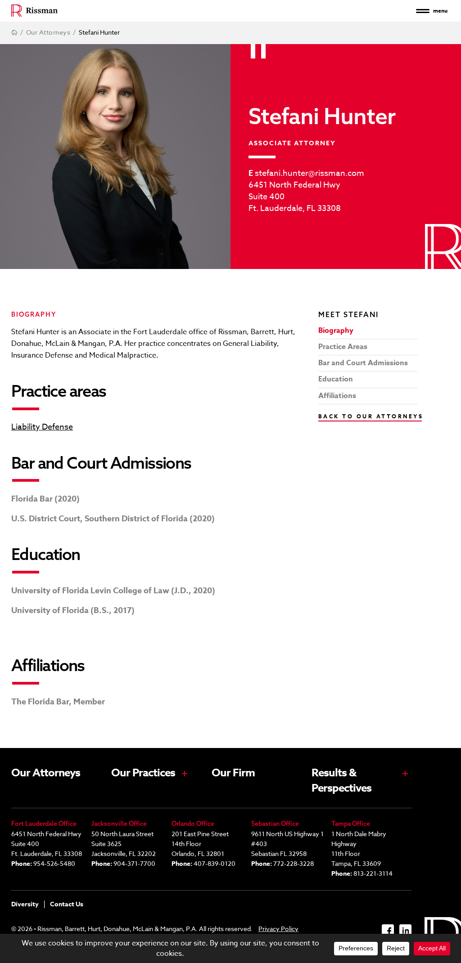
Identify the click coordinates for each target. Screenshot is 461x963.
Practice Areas (342, 346)
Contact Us (66, 904)
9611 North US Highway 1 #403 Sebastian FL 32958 (287, 843)
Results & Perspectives (341, 781)
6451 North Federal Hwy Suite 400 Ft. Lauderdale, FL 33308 (295, 197)
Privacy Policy (278, 928)
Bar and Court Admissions (363, 363)
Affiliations (337, 395)
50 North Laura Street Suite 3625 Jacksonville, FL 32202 (123, 843)
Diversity (25, 904)
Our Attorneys (45, 773)
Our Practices (143, 773)
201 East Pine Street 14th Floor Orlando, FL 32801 (200, 843)
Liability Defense (42, 427)
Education (335, 379)
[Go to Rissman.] (14, 32)
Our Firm (233, 773)
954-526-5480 (54, 863)
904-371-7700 (134, 863)
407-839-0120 (214, 863)
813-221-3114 (373, 873)
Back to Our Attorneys (371, 416)
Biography (335, 330)
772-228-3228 (293, 863)
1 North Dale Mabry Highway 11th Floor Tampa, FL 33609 (358, 848)
